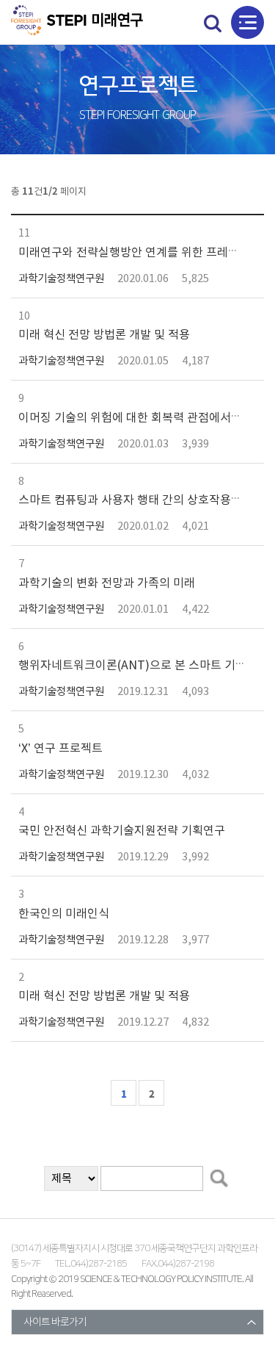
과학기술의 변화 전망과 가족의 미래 (106, 583)
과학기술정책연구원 (61, 279)
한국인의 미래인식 (63, 914)
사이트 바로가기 (55, 1322)
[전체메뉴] (247, 22)
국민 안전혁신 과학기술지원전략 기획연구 (121, 831)
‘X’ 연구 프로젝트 (60, 748)
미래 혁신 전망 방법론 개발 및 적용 (104, 335)
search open (212, 23)
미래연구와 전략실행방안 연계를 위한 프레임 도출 (141, 252)
